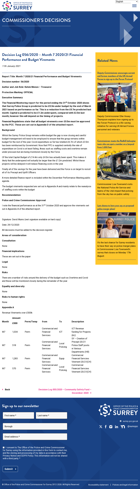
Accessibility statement (98, 485)
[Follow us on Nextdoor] (123, 426)
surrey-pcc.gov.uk (130, 421)
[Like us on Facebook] (106, 426)
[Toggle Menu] (134, 5)
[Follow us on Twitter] (100, 426)
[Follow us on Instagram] (110, 426)
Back (7, 389)
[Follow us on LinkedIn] (116, 426)
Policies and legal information (125, 485)
